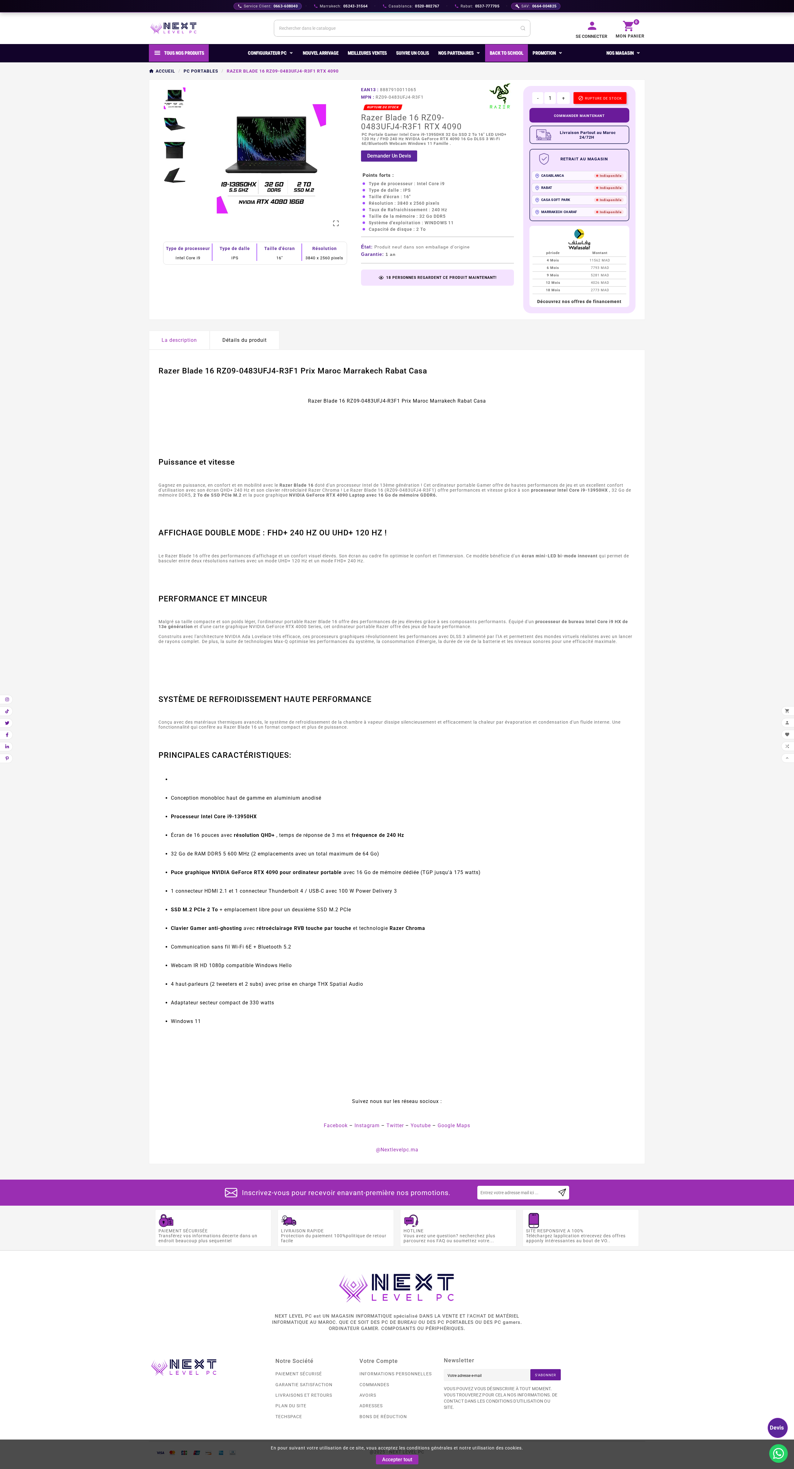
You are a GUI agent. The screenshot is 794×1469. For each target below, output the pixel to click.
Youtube (421, 1125)
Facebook (336, 1125)
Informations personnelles (395, 1373)
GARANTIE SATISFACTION (303, 1384)
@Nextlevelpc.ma (397, 1150)
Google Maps (454, 1125)
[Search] (523, 28)
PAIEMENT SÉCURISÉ (298, 1373)
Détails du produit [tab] (244, 340)
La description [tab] (179, 340)
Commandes (374, 1384)
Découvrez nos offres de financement (579, 301)
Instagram (367, 1125)
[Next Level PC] (173, 28)
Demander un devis (389, 156)
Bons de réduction (383, 1416)
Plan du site (290, 1405)
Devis (777, 1427)
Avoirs (367, 1395)
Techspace (288, 1416)
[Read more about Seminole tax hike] (562, 1192)
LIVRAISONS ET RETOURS (303, 1395)
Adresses (371, 1405)
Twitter (395, 1125)
